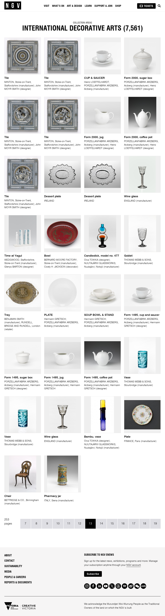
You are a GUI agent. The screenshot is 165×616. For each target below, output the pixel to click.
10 (58, 523)
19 (155, 523)
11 (68, 523)
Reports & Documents (18, 582)
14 (101, 523)
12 (79, 523)
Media (7, 571)
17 (133, 523)
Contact (9, 561)
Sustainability (13, 566)
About (8, 555)
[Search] (159, 6)
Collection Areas (82, 23)
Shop (118, 6)
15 (112, 523)
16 (123, 523)
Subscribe (93, 574)
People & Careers (15, 577)
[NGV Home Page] (12, 5)
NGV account (133, 565)
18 (144, 523)
